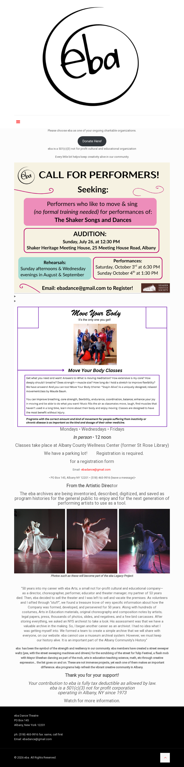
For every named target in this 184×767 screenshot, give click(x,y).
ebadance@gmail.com (96, 469)
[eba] (92, 57)
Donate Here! (92, 141)
